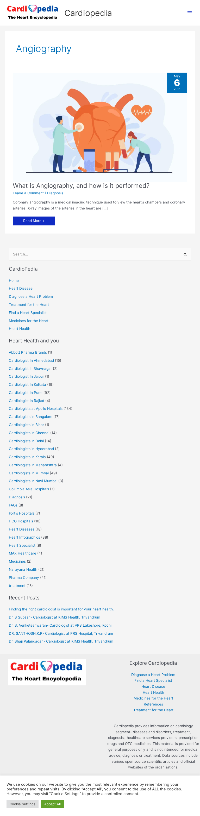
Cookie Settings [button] (22, 804)
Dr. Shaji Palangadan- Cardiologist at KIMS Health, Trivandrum (61, 641)
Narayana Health (23, 569)
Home (14, 280)
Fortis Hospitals (21, 513)
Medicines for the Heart (28, 321)
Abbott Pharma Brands (28, 352)
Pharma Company (24, 577)
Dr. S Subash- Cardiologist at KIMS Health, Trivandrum (54, 617)
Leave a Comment (28, 193)
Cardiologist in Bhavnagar (30, 368)
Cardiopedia (88, 13)
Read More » (34, 221)
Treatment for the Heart (29, 304)
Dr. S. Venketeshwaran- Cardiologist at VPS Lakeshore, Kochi (60, 625)
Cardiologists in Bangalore (30, 417)
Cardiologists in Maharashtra (33, 465)
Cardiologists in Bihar (26, 425)
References (153, 704)
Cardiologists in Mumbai (29, 473)
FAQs (13, 505)
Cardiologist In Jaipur (26, 376)
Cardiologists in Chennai (29, 433)
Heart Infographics (24, 537)
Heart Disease (21, 288)
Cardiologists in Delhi (26, 441)
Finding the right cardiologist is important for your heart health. (61, 609)
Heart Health (19, 329)
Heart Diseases (21, 529)
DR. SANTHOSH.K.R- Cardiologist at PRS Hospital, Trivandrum (61, 633)
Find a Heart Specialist (28, 313)
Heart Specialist (22, 545)
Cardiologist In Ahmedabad (31, 360)
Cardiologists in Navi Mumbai (33, 481)
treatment (17, 586)
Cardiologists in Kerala (27, 457)
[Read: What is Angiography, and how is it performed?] (100, 127)
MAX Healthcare (22, 553)
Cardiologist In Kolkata (27, 384)
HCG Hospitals (21, 521)
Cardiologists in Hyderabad (31, 449)
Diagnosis (55, 193)
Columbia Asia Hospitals (29, 489)
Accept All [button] (52, 804)
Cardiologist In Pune (25, 392)
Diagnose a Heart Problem (31, 296)
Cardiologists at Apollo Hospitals (36, 408)
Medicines (17, 561)
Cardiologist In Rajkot (26, 401)
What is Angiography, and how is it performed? (81, 185)
